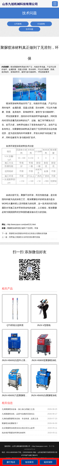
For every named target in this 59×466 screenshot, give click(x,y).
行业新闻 (41, 24)
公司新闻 (17, 24)
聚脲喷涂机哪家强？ (10, 423)
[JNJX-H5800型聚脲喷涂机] (44, 343)
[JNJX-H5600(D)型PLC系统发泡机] (15, 343)
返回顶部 (48, 462)
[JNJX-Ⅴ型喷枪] (44, 308)
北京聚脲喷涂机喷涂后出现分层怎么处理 (18, 428)
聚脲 (12, 103)
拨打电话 (11, 462)
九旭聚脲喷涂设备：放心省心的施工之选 (18, 409)
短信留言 (29, 462)
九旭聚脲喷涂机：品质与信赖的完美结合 (18, 414)
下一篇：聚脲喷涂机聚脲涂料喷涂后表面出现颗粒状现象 (24, 233)
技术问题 (29, 29)
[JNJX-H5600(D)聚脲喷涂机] (44, 378)
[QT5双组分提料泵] (15, 308)
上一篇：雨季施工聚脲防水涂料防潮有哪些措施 (21, 237)
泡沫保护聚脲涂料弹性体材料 (13, 433)
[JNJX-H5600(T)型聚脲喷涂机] (15, 378)
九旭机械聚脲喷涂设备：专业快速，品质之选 (20, 419)
